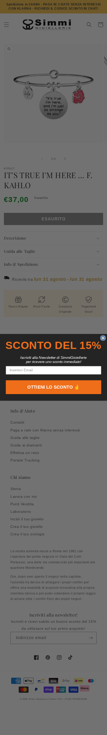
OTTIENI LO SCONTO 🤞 (53, 387)
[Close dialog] (103, 338)
